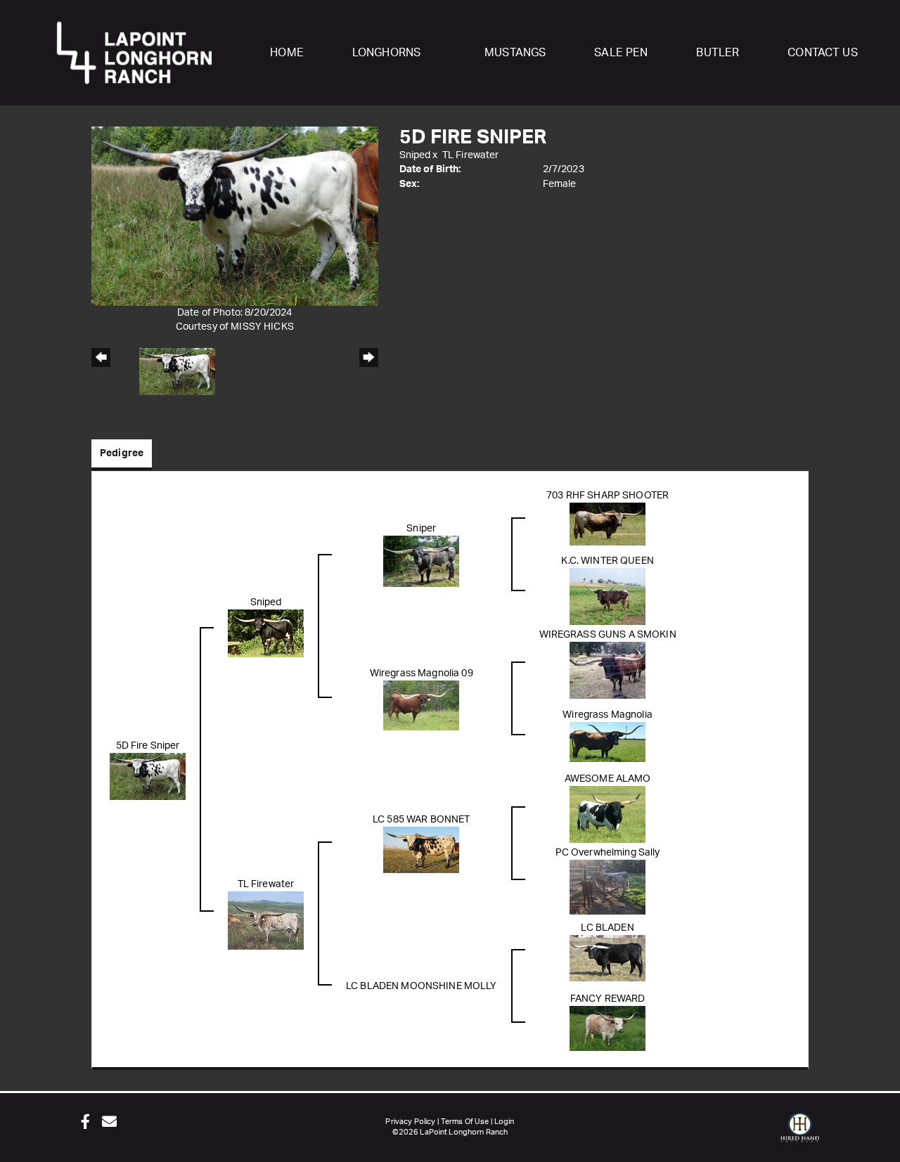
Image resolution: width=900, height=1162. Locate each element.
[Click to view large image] (234, 216)
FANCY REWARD (607, 999)
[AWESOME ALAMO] (607, 814)
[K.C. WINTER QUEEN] (607, 596)
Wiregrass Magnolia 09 (421, 673)
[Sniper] (421, 561)
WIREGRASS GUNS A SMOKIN (607, 635)
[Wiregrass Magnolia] (607, 742)
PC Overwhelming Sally (607, 853)
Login (504, 1121)
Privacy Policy (410, 1121)
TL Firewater (470, 155)
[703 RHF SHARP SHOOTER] (607, 524)
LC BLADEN (607, 928)
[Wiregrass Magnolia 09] (421, 705)
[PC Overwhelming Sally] (607, 886)
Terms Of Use (465, 1121)
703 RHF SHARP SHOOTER (607, 496)
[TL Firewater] (266, 920)
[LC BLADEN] (607, 957)
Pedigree (121, 453)
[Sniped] (266, 633)
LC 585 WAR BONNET (421, 820)
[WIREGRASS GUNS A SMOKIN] (607, 670)
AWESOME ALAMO (608, 779)
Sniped (415, 155)
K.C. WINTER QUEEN (607, 561)
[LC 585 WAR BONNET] (421, 850)
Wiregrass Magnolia (607, 715)
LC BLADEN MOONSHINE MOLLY (421, 986)
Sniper (421, 529)
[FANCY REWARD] (607, 1028)
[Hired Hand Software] (799, 1134)
